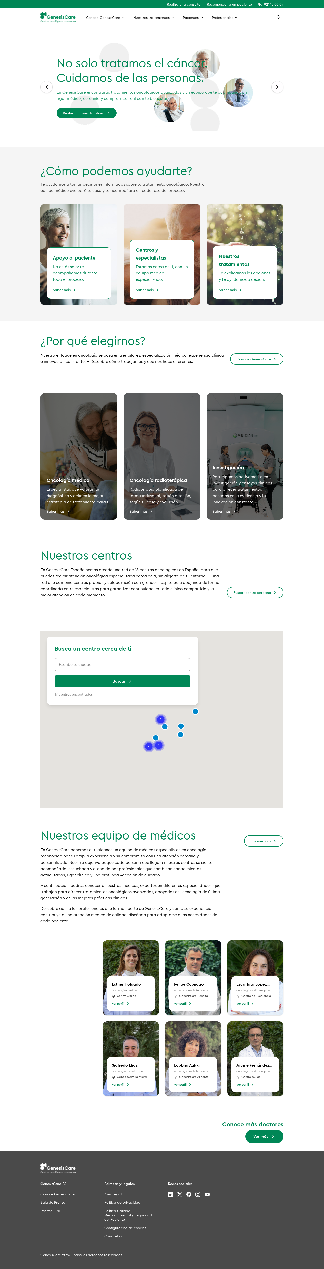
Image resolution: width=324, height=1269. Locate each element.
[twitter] (179, 1194)
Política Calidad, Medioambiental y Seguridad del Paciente (128, 1215)
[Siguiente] (277, 87)
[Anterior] (46, 87)
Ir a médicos (261, 841)
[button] (181, 726)
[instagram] (197, 1194)
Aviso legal (113, 1194)
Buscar (119, 681)
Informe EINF (50, 1211)
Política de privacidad (122, 1202)
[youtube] (207, 1194)
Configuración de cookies (125, 1227)
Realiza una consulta (184, 4)
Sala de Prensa (52, 1202)
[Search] (279, 17)
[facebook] (188, 1194)
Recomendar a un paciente (229, 4)
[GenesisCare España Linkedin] (170, 1194)
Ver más (248, 105)
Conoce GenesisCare (254, 359)
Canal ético (113, 1236)
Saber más (62, 290)
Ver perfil (118, 1003)
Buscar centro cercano (252, 592)
